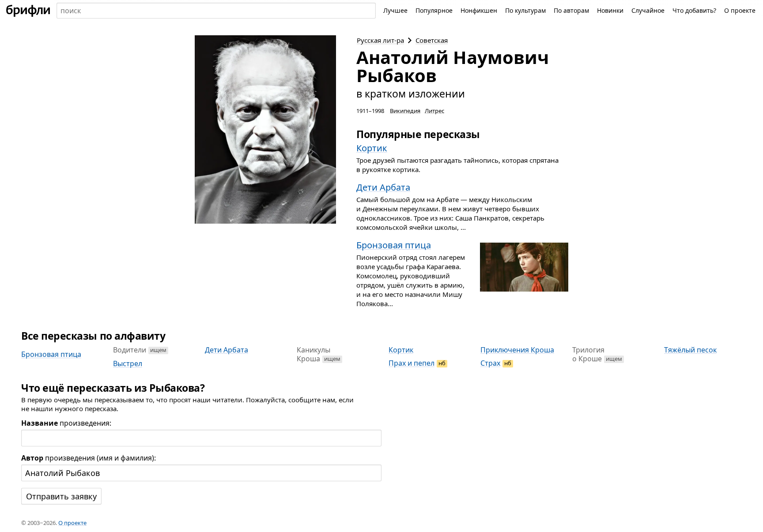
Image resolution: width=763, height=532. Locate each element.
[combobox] (216, 11)
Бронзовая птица (51, 354)
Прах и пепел (411, 363)
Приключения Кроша (517, 350)
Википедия (405, 111)
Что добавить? (694, 10)
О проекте (739, 10)
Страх (490, 363)
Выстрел (127, 363)
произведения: (66, 423)
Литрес (434, 111)
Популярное (434, 10)
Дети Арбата (226, 350)
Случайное (648, 10)
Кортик (401, 350)
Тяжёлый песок (690, 350)
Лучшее (395, 10)
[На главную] (28, 10)
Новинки (610, 10)
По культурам (525, 10)
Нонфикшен (479, 10)
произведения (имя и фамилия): (88, 458)
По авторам (571, 10)
